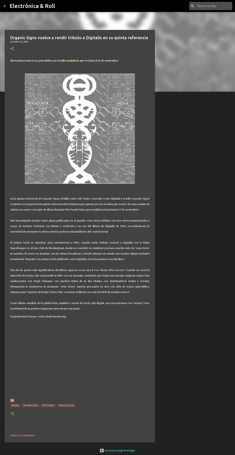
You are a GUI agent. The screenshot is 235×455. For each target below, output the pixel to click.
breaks (15, 405)
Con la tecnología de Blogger (119, 450)
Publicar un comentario (22, 435)
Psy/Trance (48, 405)
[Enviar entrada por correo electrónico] (12, 402)
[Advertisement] (173, 148)
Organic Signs (30, 405)
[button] (12, 48)
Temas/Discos (66, 405)
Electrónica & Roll (32, 6)
